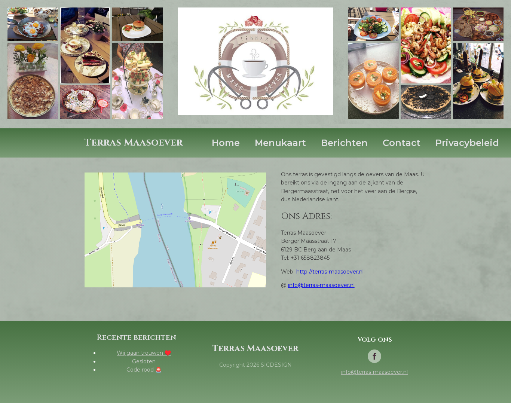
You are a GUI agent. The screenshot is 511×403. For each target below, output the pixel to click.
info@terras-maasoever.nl (321, 285)
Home (226, 142)
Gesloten (144, 361)
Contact (401, 142)
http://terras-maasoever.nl (330, 271)
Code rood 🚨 (144, 369)
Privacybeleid (467, 142)
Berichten (344, 142)
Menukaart (280, 142)
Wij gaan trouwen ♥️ (144, 352)
